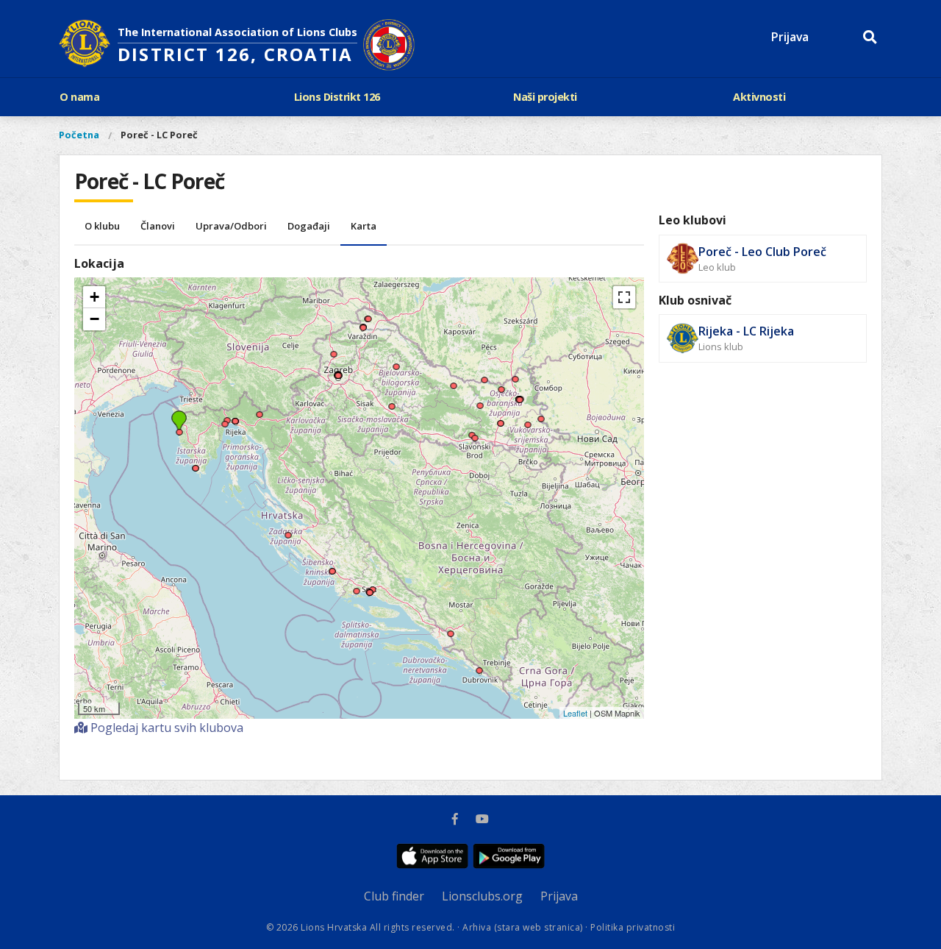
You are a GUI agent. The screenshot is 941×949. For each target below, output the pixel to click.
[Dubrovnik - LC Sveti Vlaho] (479, 661)
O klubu (102, 225)
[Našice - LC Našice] (479, 396)
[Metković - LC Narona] (450, 624)
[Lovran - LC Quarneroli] (224, 414)
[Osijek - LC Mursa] (519, 390)
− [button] (94, 319)
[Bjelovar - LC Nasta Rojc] (396, 357)
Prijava (790, 37)
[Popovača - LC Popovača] (391, 397)
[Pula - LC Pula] (195, 459)
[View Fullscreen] (624, 297)
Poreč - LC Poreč (159, 134)
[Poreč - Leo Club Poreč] (179, 423)
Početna (79, 134)
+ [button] (94, 297)
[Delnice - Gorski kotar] (259, 405)
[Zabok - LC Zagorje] (333, 345)
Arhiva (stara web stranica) (522, 927)
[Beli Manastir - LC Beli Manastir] (515, 370)
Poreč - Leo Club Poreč (762, 252)
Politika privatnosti (632, 927)
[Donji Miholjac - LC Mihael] (484, 370)
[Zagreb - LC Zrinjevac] (338, 366)
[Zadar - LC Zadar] (288, 526)
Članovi (157, 225)
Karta (363, 225)
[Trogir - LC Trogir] (356, 581)
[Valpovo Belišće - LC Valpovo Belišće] (501, 380)
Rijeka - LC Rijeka (746, 331)
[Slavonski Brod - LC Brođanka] (474, 428)
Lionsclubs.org (482, 896)
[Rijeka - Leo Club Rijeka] (235, 411)
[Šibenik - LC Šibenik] (332, 562)
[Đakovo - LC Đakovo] (500, 414)
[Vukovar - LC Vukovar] (540, 409)
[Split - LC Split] (369, 583)
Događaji (308, 225)
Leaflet (575, 713)
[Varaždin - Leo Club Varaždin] (363, 318)
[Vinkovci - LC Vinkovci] (527, 415)
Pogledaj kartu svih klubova (165, 727)
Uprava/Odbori (231, 225)
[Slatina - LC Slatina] (453, 376)
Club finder (394, 896)
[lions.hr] (84, 45)
